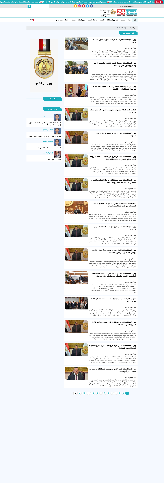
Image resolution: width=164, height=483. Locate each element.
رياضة (74, 19)
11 (88, 393)
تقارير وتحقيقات (112, 19)
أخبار (129, 19)
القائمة (30, 19)
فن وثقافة (81, 19)
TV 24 (67, 19)
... (79, 393)
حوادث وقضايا (92, 19)
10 (93, 393)
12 (84, 393)
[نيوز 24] (127, 12)
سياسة (123, 19)
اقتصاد (102, 19)
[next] (75, 393)
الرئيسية (133, 27)
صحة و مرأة (59, 19)
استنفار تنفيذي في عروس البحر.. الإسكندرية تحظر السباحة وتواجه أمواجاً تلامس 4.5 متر (86, 1)
